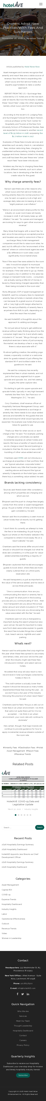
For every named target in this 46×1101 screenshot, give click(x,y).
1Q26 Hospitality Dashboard (14, 867)
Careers (22, 1040)
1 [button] (15, 815)
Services (23, 1016)
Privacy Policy (23, 1045)
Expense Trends (9, 899)
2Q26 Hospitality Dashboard (14, 849)
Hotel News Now (31, 67)
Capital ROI (7, 890)
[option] (23, 790)
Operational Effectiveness (13, 919)
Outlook (5, 924)
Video (4, 933)
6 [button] (30, 815)
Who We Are (23, 1011)
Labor (4, 914)
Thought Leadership (23, 1026)
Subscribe (23, 1075)
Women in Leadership (11, 938)
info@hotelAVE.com (27, 988)
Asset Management (10, 885)
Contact (23, 1035)
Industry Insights (31, 809)
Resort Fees (33, 751)
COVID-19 (6, 895)
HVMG (21, 458)
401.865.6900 (27, 983)
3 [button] (21, 815)
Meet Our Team (23, 1021)
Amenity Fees (10, 747)
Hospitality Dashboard (12, 904)
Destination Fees (27, 747)
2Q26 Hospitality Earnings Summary (18, 845)
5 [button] (27, 815)
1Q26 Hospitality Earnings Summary (17, 862)
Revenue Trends (35, 38)
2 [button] (18, 815)
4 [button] (24, 815)
